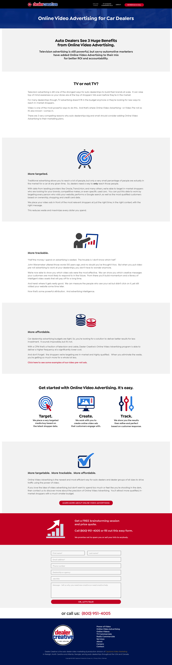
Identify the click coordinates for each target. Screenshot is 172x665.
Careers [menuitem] (100, 644)
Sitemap (104, 658)
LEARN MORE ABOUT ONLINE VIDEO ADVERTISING (86, 502)
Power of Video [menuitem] (104, 626)
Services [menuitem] (100, 639)
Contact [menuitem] (100, 646)
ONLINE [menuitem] (95, 4)
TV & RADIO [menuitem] (107, 4)
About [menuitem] (99, 641)
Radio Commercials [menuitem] (106, 636)
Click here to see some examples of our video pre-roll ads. (57, 362)
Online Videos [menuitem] (103, 631)
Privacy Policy (97, 658)
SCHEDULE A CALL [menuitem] (134, 5)
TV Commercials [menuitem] (104, 634)
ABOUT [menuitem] (118, 4)
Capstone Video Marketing (116, 651)
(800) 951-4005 (96, 612)
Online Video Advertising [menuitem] (108, 629)
